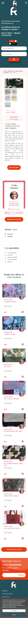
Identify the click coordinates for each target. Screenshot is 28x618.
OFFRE (13, 43)
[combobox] (9, 54)
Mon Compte (5, 596)
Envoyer (21, 575)
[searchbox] (8, 54)
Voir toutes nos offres (14, 549)
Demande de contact (14, 219)
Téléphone (20, 212)
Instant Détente (11, 71)
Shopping (17, 71)
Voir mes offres (14, 167)
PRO (11, 41)
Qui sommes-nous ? (7, 593)
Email (8, 212)
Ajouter (11, 110)
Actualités (4, 590)
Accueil (5, 71)
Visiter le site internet (15, 209)
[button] (6, 83)
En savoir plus (14, 610)
